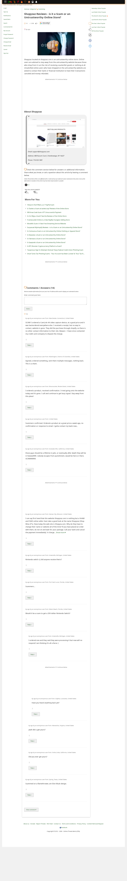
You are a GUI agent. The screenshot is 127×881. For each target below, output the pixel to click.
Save (28, 184)
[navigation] (90, 29)
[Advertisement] (56, 93)
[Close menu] (4, 56)
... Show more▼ (60, 532)
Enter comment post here (32, 295)
